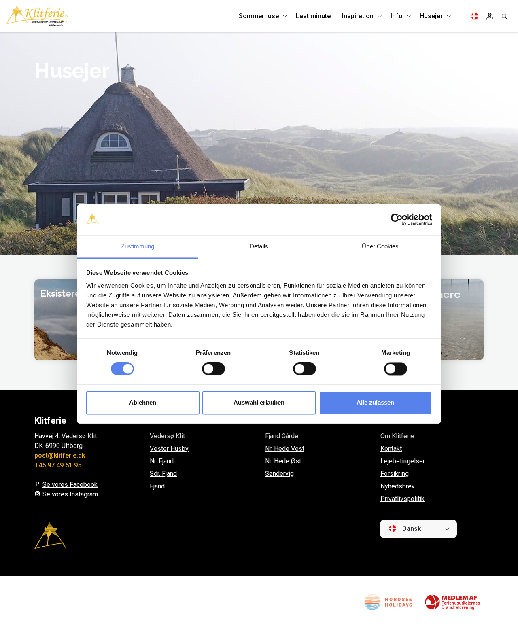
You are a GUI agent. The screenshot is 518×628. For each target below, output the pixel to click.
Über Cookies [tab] (380, 246)
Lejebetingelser (402, 461)
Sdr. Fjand (163, 473)
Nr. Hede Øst (283, 461)
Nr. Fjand (162, 461)
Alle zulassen (375, 402)
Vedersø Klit (167, 436)
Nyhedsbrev (397, 486)
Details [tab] (259, 246)
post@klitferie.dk (59, 455)
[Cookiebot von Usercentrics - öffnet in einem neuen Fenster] (396, 220)
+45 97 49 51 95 (57, 465)
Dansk (411, 529)
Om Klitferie (397, 436)
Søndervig (279, 473)
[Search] (504, 16)
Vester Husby (169, 448)
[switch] (213, 369)
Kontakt (391, 448)
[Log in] (489, 16)
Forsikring (394, 473)
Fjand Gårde (281, 436)
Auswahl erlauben (259, 402)
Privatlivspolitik (402, 499)
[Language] (474, 16)
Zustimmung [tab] (138, 246)
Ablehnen (142, 402)
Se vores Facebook (70, 484)
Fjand (157, 486)
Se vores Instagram (70, 494)
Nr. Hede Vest (284, 448)
